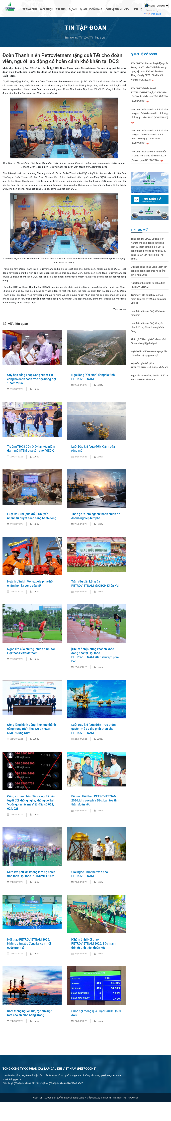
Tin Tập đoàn (98, 37)
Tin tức (61, 9)
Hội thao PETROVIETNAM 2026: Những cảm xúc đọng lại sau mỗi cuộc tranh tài (29, 943)
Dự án (73, 9)
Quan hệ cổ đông (91, 9)
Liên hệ (137, 9)
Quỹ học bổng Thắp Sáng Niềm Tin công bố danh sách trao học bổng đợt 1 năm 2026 (31, 379)
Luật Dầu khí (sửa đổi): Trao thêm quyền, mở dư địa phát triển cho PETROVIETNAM (93, 729)
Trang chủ (30, 9)
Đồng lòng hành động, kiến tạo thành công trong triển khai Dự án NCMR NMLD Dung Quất (31, 729)
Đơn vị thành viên (117, 9)
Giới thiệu (46, 9)
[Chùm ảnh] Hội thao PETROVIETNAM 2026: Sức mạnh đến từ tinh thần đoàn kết (93, 943)
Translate (155, 13)
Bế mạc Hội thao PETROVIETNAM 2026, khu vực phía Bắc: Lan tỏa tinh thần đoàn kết (95, 800)
